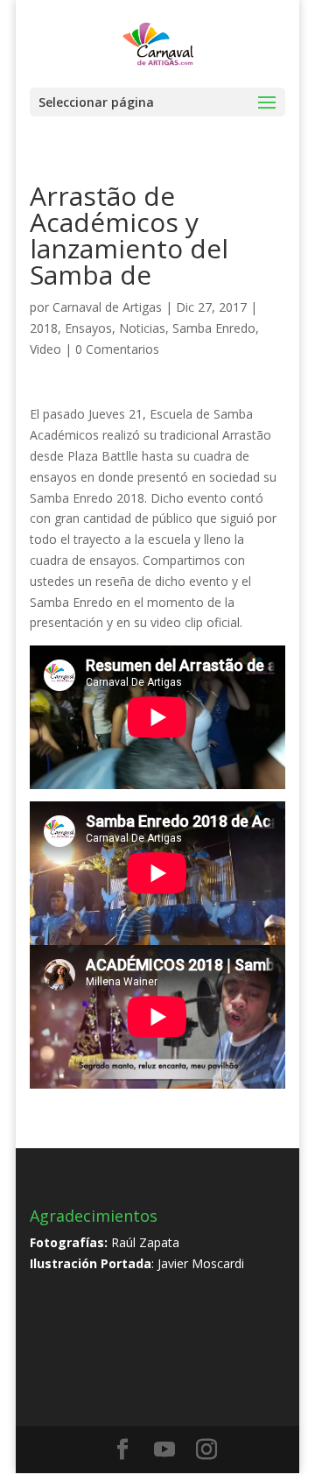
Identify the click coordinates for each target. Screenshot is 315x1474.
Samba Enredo (214, 328)
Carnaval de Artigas (107, 307)
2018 (44, 328)
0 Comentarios (117, 349)
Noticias (142, 328)
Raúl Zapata (145, 1242)
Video (45, 349)
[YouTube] (164, 1450)
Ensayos (88, 328)
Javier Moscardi (201, 1263)
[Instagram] (206, 1450)
